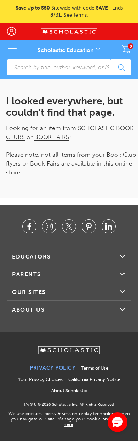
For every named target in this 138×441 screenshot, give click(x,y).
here (68, 424)
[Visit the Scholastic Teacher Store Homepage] (69, 31)
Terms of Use (94, 368)
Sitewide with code (62, 8)
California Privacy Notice (94, 379)
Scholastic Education (66, 50)
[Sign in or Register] (15, 31)
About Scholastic (69, 390)
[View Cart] (126, 49)
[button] (117, 422)
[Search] (121, 67)
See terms (75, 15)
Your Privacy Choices (40, 379)
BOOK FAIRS (51, 136)
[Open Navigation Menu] (12, 50)
